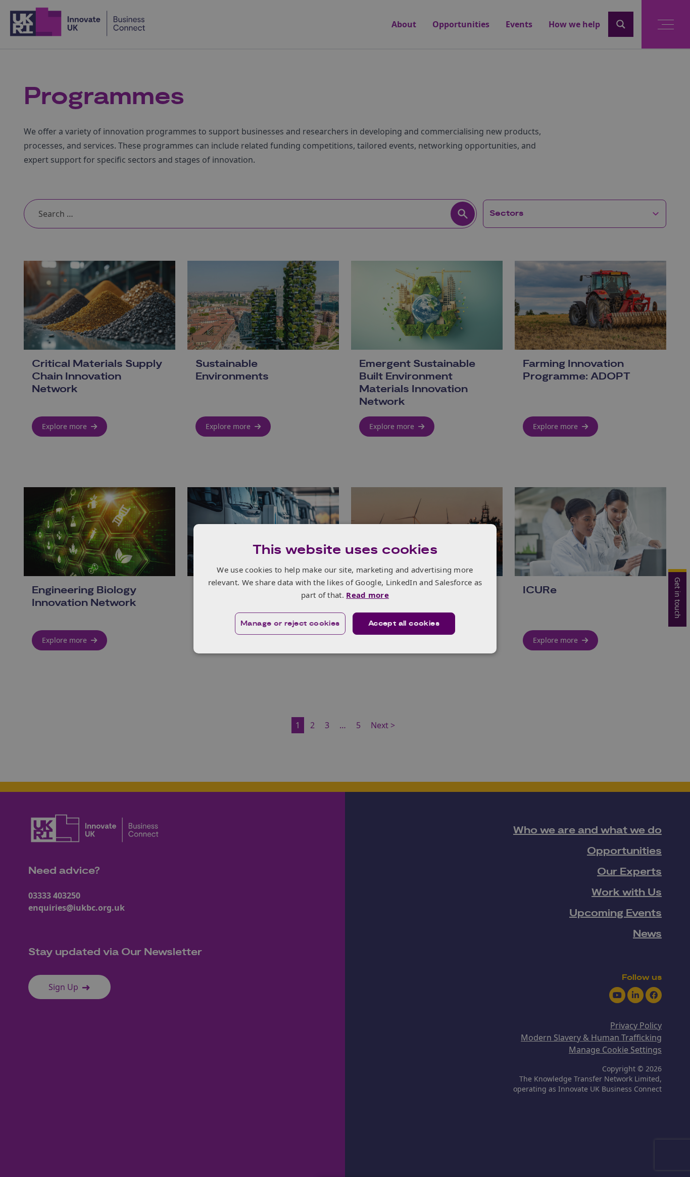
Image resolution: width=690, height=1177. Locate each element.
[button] (290, 623)
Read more (367, 595)
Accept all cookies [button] (403, 623)
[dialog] (345, 588)
